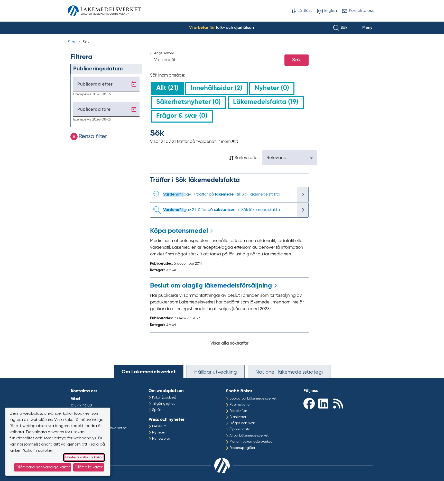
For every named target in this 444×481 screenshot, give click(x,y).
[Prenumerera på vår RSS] (339, 403)
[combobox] (216, 60)
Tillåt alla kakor (89, 467)
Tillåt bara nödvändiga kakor (43, 467)
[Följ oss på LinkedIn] (324, 403)
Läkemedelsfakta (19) (265, 102)
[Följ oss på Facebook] (309, 403)
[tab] (148, 371)
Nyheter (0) (272, 88)
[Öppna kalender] (134, 84)
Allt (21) (167, 88)
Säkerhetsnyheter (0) (188, 102)
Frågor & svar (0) (181, 116)
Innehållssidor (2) (216, 88)
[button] (340, 28)
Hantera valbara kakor (84, 457)
